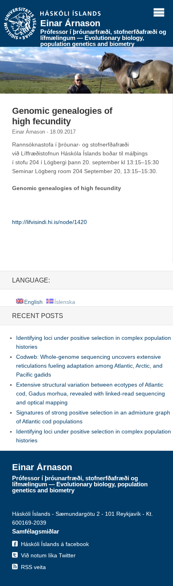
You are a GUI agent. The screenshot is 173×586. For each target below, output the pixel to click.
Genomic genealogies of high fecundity (62, 116)
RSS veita (33, 567)
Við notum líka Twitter (48, 555)
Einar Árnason (70, 23)
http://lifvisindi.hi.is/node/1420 (49, 222)
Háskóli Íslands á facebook (55, 544)
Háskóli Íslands (70, 13)
